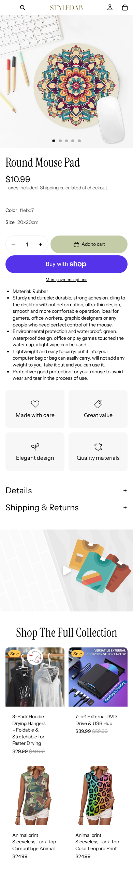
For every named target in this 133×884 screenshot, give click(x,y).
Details (18, 490)
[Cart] (124, 7)
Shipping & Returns (41, 507)
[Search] (22, 7)
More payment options (66, 279)
